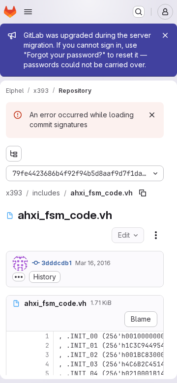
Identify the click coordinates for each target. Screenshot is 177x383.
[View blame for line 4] (14, 364)
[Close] (165, 35)
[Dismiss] (152, 115)
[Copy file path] (142, 193)
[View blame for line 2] (14, 345)
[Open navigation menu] (28, 12)
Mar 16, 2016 (93, 263)
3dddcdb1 (55, 263)
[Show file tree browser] (14, 154)
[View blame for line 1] (14, 336)
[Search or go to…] (139, 12)
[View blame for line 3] (14, 354)
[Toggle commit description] (18, 277)
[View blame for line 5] (14, 373)
